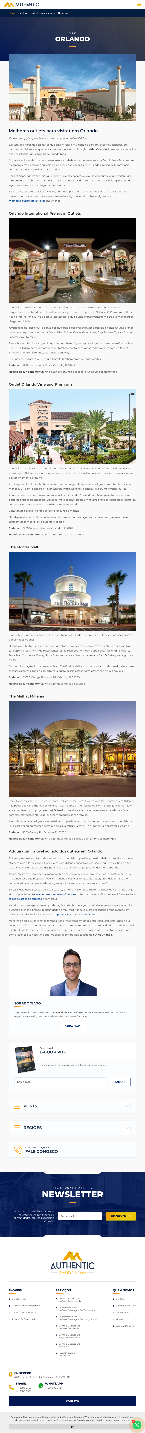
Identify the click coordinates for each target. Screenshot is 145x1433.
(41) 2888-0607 (23, 1391)
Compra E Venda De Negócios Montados (69, 1336)
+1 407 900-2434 (53, 1387)
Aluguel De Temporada (24, 1319)
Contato (120, 1299)
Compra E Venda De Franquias (69, 1345)
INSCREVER (118, 1216)
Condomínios (19, 1299)
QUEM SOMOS (123, 1290)
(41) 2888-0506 (23, 1387)
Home (12, 13)
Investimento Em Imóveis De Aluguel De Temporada (77, 1309)
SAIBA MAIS (72, 1026)
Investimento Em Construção (68, 1354)
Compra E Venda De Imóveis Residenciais (70, 1300)
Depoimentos (123, 1312)
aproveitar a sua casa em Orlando (77, 914)
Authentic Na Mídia (126, 1305)
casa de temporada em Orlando (54, 894)
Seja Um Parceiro (125, 1326)
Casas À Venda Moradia (24, 1312)
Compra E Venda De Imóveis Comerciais (69, 1327)
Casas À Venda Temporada (26, 1305)
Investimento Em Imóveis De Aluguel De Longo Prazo (78, 1318)
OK (72, 1427)
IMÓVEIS (15, 1290)
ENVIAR (120, 1081)
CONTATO (72, 1401)
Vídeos (119, 1319)
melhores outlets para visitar (27, 200)
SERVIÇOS (63, 1290)
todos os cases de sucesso (25, 898)
